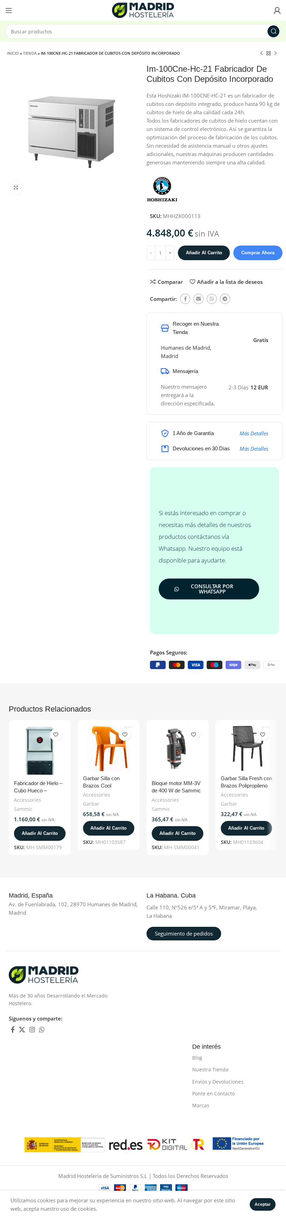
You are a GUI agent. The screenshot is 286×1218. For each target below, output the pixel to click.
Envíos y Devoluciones (217, 1081)
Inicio (13, 53)
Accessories (27, 800)
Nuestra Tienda (210, 1069)
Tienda (30, 53)
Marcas (200, 1105)
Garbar (91, 803)
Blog (197, 1057)
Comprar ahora (257, 252)
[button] (40, 833)
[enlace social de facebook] (185, 299)
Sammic (23, 809)
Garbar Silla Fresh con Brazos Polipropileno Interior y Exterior (246, 785)
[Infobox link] (38, 896)
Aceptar (263, 1204)
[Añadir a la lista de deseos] (56, 735)
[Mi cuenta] (277, 10)
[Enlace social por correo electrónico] (198, 299)
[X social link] (22, 1030)
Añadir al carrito (204, 252)
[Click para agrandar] (16, 188)
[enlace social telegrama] (225, 299)
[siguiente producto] (275, 53)
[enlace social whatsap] (211, 299)
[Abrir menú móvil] (9, 10)
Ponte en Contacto (213, 1093)
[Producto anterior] (261, 53)
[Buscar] (273, 31)
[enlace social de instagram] (32, 1030)
